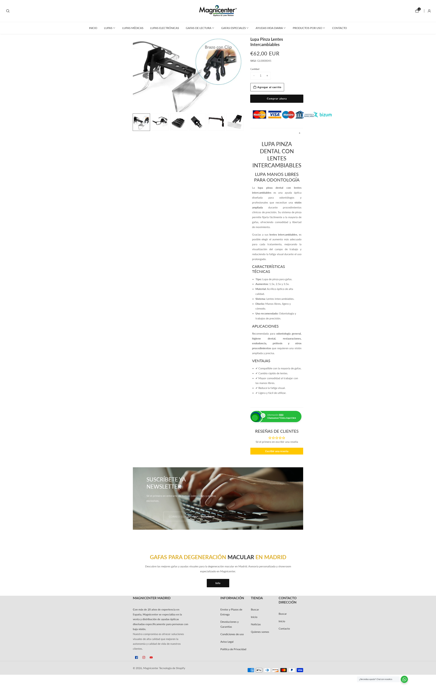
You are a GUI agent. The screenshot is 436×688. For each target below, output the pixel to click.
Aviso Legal (226, 641)
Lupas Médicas (132, 27)
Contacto (339, 27)
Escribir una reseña (276, 451)
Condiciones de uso (232, 634)
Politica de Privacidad (233, 649)
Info (218, 583)
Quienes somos (260, 631)
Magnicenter (150, 668)
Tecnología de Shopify (172, 668)
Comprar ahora (277, 98)
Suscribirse (207, 516)
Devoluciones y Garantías (229, 624)
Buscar (255, 609)
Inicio (93, 27)
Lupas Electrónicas (164, 27)
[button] (108, 28)
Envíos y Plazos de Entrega (231, 612)
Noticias (256, 624)
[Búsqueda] (8, 11)
